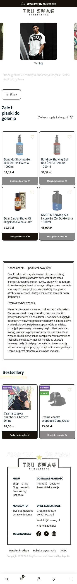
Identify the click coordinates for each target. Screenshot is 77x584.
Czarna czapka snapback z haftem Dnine (16, 417)
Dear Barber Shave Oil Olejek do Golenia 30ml (18, 220)
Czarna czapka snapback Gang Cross (55, 418)
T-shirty (38, 63)
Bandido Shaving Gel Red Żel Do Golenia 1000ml (54, 163)
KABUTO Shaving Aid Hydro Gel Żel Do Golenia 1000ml (57, 218)
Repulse (65, 556)
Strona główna (11, 75)
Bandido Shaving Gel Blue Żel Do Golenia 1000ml (17, 163)
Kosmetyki (29, 75)
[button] (71, 579)
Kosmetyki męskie (49, 75)
